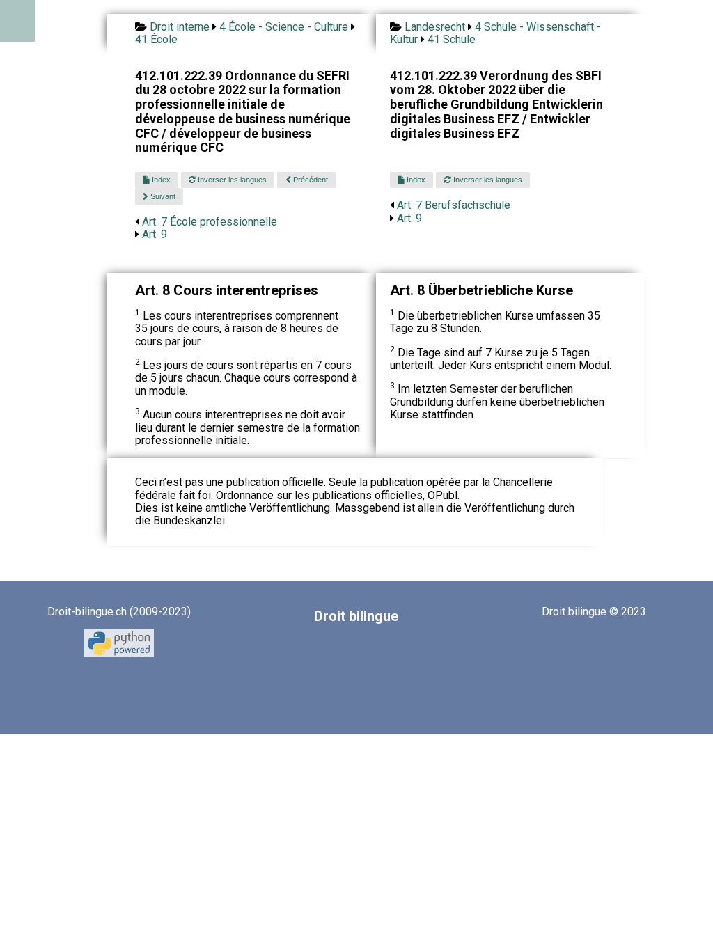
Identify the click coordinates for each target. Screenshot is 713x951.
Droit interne (180, 26)
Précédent (309, 179)
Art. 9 (154, 234)
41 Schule (452, 39)
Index (160, 179)
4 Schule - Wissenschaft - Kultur (495, 33)
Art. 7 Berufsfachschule (453, 205)
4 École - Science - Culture (283, 26)
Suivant (161, 196)
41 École (156, 39)
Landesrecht (435, 26)
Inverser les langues (231, 179)
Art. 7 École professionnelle (209, 221)
